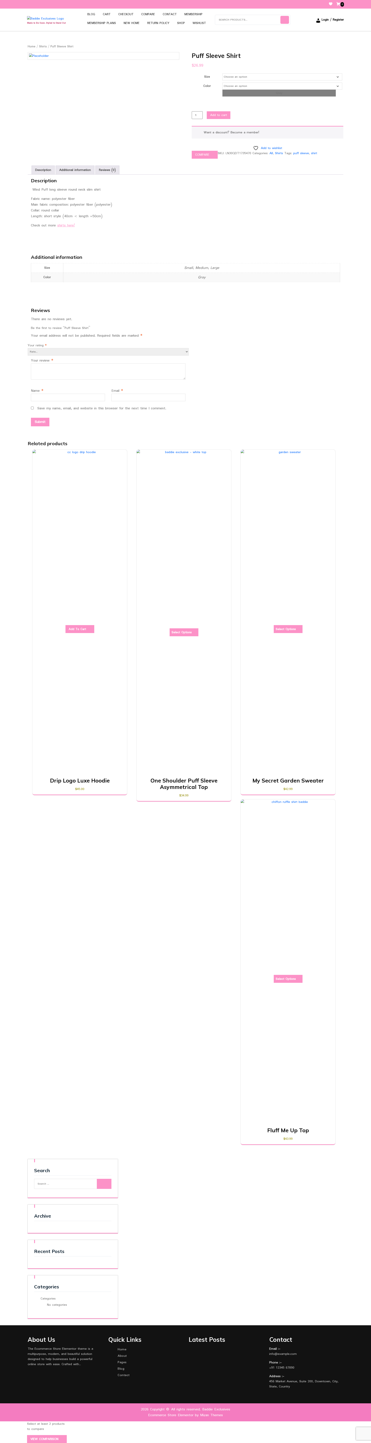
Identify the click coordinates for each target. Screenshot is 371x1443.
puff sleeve (301, 153)
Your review (42, 360)
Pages (122, 1362)
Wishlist (199, 23)
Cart (107, 14)
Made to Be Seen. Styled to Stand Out (46, 23)
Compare (148, 14)
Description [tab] (43, 170)
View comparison (45, 1439)
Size (207, 76)
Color (207, 86)
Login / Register (333, 19)
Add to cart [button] (77, 629)
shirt (314, 153)
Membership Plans (101, 23)
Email (117, 391)
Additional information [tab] (75, 170)
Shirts (43, 46)
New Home (132, 23)
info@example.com (283, 1354)
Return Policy (158, 23)
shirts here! (66, 225)
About (122, 1356)
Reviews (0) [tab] (107, 170)
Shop (181, 23)
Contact (170, 14)
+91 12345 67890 (281, 1367)
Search (284, 20)
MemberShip (193, 14)
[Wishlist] (332, 4)
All (271, 153)
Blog (91, 14)
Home (31, 46)
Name (37, 391)
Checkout (126, 14)
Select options (182, 632)
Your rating (37, 345)
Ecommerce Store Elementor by (185, 1415)
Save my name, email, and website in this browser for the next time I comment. (101, 408)
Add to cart (218, 115)
